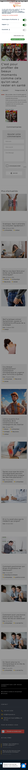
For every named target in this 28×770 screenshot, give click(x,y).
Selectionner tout (19, 35)
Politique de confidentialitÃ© (10, 15)
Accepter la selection (18, 39)
